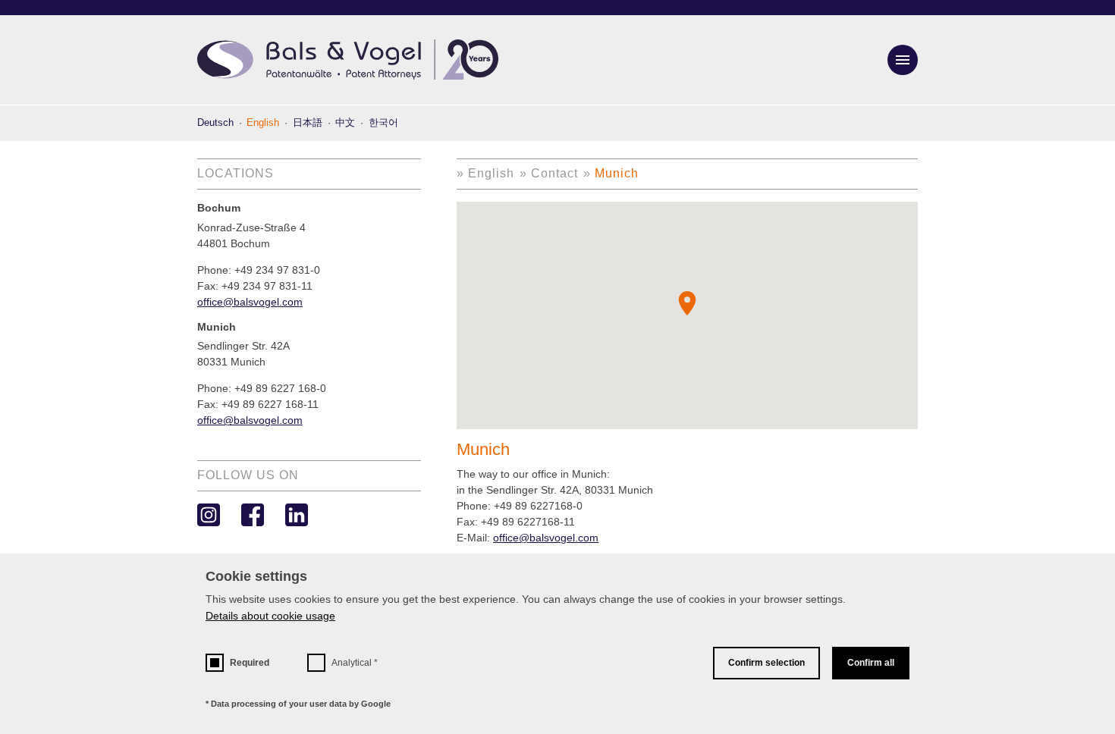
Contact (554, 173)
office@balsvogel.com (545, 538)
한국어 (383, 122)
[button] (687, 303)
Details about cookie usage (270, 616)
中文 (345, 122)
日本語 (307, 122)
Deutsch (215, 122)
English (491, 173)
